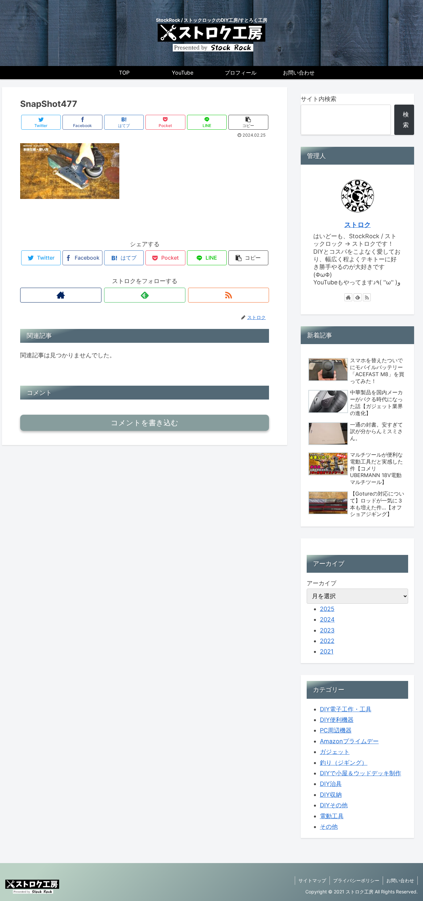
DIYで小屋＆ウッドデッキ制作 (360, 773)
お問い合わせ (400, 880)
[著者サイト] (60, 295)
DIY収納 (331, 794)
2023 (327, 630)
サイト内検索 (318, 98)
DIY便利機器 (337, 719)
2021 (326, 651)
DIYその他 (334, 805)
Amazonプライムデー (349, 741)
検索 (406, 119)
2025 (327, 608)
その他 (329, 826)
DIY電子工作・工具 (345, 709)
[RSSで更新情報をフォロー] (228, 295)
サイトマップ (312, 880)
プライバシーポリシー (356, 880)
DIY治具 (331, 783)
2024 (327, 619)
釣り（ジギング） (343, 762)
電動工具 (332, 816)
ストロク (357, 225)
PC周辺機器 (336, 730)
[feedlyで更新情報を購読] (144, 295)
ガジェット (335, 751)
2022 (327, 640)
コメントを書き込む (144, 423)
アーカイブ (321, 583)
